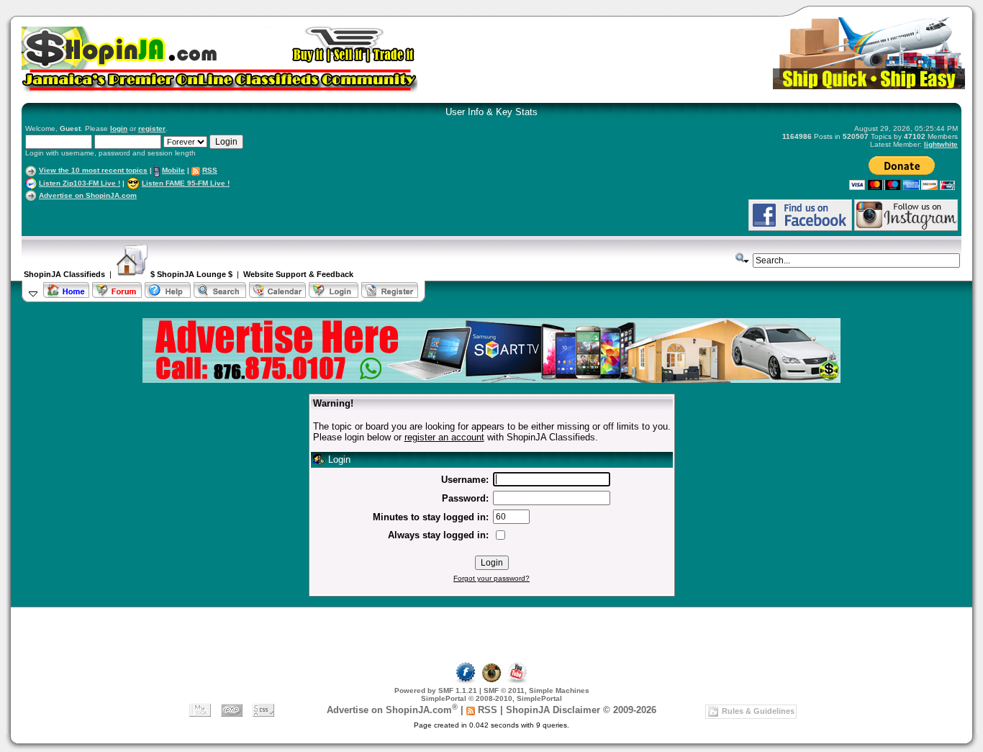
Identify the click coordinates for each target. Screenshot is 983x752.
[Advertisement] (193, 214)
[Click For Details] (491, 379)
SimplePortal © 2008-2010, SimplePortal (491, 698)
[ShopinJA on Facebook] (465, 681)
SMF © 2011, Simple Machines (536, 690)
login (118, 128)
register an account (444, 437)
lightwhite (941, 144)
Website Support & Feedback (298, 274)
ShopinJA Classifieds (64, 274)
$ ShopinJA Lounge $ (190, 274)
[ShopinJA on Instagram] (906, 228)
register (152, 128)
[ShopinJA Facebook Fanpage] (800, 228)
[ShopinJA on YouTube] (517, 681)
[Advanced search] (743, 258)
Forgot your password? (491, 578)
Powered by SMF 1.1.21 (435, 690)
